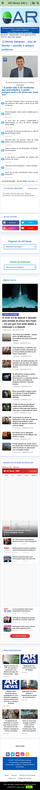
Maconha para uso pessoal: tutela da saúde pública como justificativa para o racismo (21, 141)
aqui (36, 181)
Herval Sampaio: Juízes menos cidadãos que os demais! (21, 113)
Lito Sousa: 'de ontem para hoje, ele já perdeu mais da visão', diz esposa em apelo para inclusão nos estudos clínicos (25, 364)
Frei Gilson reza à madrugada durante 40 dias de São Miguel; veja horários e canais (24, 434)
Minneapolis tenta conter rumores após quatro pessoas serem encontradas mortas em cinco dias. (23, 627)
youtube (31, 228)
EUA (12, 475)
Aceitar (29, 787)
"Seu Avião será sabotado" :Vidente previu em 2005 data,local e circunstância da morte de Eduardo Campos (24, 337)
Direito (25, 82)
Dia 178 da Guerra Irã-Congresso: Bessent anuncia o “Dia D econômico (24, 540)
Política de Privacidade (28, 775)
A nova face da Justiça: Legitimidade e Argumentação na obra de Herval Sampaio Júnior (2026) (21, 122)
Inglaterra (34, 475)
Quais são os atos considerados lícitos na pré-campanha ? (21, 173)
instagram (12, 228)
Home (10, 32)
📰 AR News (11, 471)
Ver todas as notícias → (20, 636)
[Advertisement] (20, 500)
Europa (19, 475)
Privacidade (28, 32)
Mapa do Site (28, 781)
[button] (38, 3)
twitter (31, 222)
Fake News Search (14, 781)
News (6, 475)
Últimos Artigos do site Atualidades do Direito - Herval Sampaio (21, 149)
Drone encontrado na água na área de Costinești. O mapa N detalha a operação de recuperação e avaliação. (24, 394)
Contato (20, 32)
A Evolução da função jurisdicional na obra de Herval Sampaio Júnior (21, 132)
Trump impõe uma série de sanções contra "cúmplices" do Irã (17, 531)
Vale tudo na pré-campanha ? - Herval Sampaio (21, 166)
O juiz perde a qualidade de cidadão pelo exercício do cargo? (21, 158)
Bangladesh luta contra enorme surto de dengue (29, 668)
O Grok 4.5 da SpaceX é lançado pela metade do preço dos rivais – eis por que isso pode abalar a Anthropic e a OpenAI (19, 322)
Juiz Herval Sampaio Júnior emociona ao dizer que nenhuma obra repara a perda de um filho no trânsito (21, 103)
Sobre (15, 32)
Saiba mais (20, 787)
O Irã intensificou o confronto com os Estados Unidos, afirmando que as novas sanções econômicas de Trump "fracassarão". (24, 351)
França (26, 475)
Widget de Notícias (25, 778)
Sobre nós (12, 778)
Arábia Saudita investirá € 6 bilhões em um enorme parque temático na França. (24, 549)
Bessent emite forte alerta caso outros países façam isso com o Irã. (23, 558)
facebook (12, 222)
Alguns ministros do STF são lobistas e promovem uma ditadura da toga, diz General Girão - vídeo (11, 670)
